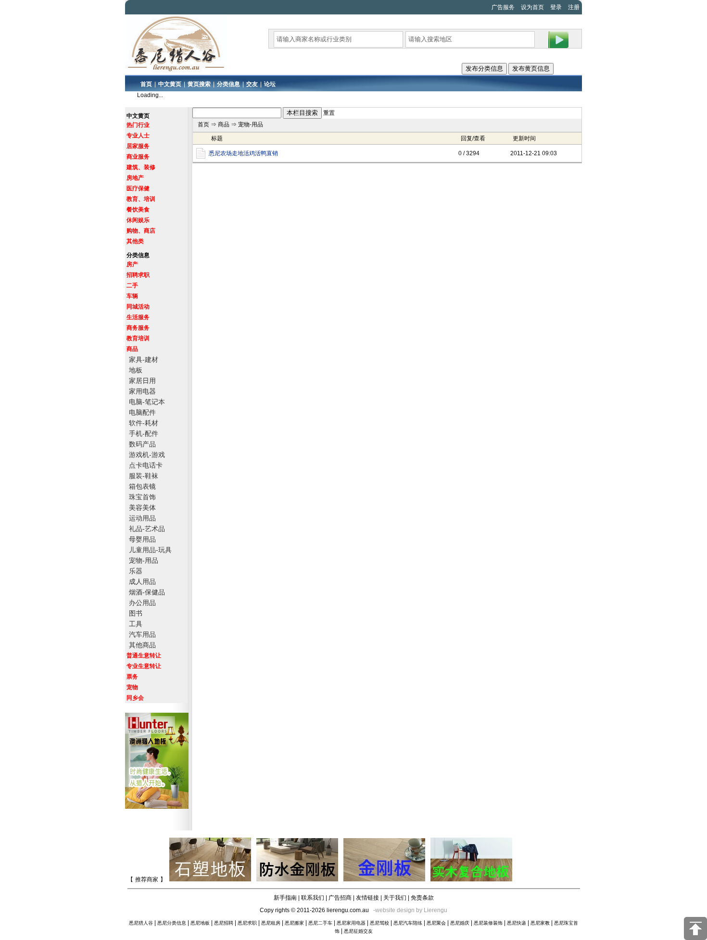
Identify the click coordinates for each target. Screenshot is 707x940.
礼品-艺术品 (147, 528)
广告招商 (340, 897)
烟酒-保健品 (147, 592)
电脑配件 (142, 412)
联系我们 (312, 897)
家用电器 (142, 391)
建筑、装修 (140, 167)
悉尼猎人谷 (141, 923)
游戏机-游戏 (147, 454)
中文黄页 (169, 84)
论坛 (270, 84)
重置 (329, 113)
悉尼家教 (540, 923)
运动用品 (142, 518)
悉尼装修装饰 (488, 923)
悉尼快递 (516, 923)
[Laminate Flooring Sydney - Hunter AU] (385, 879)
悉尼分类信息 (171, 923)
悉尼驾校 (379, 923)
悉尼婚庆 (459, 923)
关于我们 (394, 897)
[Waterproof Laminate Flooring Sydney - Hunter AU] (297, 879)
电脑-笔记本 (147, 402)
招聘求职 (138, 275)
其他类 (135, 241)
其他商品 (142, 645)
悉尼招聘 (223, 923)
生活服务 (138, 317)
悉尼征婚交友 (358, 931)
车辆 (132, 296)
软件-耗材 (143, 423)
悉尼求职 (247, 923)
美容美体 (142, 507)
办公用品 (142, 602)
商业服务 (138, 156)
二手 (132, 285)
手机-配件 (143, 433)
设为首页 (532, 7)
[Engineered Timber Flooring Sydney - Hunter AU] (471, 879)
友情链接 (367, 897)
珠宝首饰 (142, 497)
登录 (556, 7)
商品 (132, 349)
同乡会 (135, 697)
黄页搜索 (199, 84)
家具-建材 (143, 359)
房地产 (135, 177)
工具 (135, 624)
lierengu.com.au (348, 910)
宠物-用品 (143, 560)
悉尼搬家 (294, 923)
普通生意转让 (143, 655)
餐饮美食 (138, 209)
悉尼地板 (200, 923)
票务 (132, 676)
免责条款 (422, 897)
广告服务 (503, 7)
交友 (252, 84)
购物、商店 (140, 230)
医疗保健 (138, 188)
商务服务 (138, 327)
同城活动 (138, 306)
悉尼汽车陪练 (407, 923)
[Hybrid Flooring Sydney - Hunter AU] (210, 879)
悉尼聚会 (436, 923)
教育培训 (138, 338)
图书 (135, 613)
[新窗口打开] (200, 156)
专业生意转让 (143, 666)
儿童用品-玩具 (150, 550)
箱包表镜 (142, 486)
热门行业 (138, 125)
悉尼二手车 (320, 923)
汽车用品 (142, 634)
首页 (146, 84)
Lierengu (435, 910)
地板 (135, 370)
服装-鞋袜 (143, 476)
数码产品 (142, 444)
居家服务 (138, 146)
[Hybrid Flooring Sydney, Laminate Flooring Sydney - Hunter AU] (158, 807)
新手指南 (285, 897)
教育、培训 (140, 199)
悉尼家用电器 (351, 923)
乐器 (135, 571)
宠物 (132, 687)
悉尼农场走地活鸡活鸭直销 (243, 153)
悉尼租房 (270, 923)
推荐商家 (146, 879)
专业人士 (138, 135)
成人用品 (142, 581)
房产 (132, 264)
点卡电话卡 (146, 465)
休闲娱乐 (138, 220)
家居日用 (142, 380)
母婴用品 (142, 539)
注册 (574, 7)
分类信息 (228, 84)
